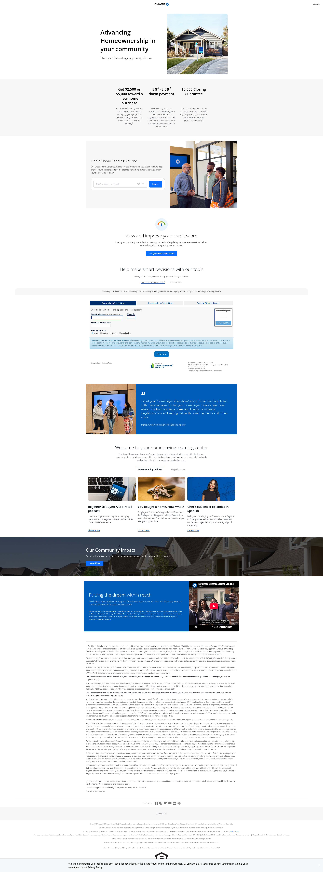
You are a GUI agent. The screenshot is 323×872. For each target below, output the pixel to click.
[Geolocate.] (138, 184)
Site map (156, 848)
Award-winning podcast (150, 469)
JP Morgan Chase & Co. (129, 848)
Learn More (94, 563)
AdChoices (195, 848)
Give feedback (205, 848)
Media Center (142, 848)
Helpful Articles (178, 469)
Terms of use (178, 848)
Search (155, 184)
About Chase (107, 848)
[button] (319, 865)
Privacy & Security (166, 848)
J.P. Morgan (116, 848)
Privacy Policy (95, 867)
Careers (150, 848)
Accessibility (187, 848)
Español (316, 4)
